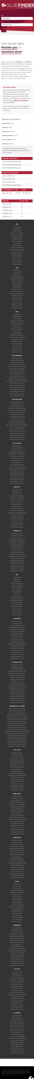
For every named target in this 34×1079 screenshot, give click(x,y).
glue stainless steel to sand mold (17, 694)
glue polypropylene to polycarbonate (17, 408)
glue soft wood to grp (17, 769)
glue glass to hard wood (17, 911)
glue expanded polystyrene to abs (17, 708)
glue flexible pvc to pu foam (17, 568)
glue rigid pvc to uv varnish (17, 527)
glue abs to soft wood (17, 251)
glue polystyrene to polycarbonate (17, 452)
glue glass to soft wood (17, 909)
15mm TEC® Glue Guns (8, 179)
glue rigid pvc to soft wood (17, 514)
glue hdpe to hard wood (17, 341)
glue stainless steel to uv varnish (17, 702)
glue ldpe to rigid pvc (17, 283)
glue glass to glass (17, 915)
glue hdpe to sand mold (17, 343)
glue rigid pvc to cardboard (17, 523)
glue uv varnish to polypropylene (17, 1023)
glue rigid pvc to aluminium (17, 508)
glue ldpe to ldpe (17, 272)
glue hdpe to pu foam (17, 349)
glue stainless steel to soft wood (17, 689)
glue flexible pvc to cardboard (17, 566)
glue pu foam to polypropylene (17, 980)
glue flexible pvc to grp (17, 550)
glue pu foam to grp (17, 988)
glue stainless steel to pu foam (17, 700)
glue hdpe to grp (17, 331)
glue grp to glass (17, 608)
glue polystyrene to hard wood (17, 473)
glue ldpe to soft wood (17, 295)
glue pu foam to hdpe (17, 975)
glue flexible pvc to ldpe (17, 535)
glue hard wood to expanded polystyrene (17, 819)
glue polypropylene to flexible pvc (17, 416)
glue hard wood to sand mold (17, 825)
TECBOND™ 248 (6, 204)
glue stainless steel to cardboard (17, 698)
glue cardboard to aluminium (17, 946)
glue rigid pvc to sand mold (17, 518)
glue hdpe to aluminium (17, 333)
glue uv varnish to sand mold (17, 1044)
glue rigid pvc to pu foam (17, 525)
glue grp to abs (17, 577)
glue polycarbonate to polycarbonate (17, 364)
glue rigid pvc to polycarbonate (17, 495)
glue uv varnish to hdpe (17, 1019)
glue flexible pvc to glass (17, 564)
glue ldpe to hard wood (17, 297)
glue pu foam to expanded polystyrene (17, 994)
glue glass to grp (17, 900)
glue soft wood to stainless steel (17, 773)
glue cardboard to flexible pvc (17, 942)
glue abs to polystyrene (17, 237)
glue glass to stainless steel (17, 904)
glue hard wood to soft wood (17, 821)
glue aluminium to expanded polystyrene (17, 644)
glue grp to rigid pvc (17, 589)
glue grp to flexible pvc (17, 591)
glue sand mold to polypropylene (17, 848)
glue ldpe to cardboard (17, 303)
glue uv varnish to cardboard (17, 1048)
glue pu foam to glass (17, 1002)
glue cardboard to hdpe (17, 932)
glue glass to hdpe (17, 888)
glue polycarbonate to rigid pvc (17, 370)
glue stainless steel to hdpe (17, 669)
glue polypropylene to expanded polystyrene (17, 425)
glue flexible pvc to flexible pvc (17, 548)
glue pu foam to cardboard (17, 1005)
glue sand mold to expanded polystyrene (17, 863)
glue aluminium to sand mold (17, 650)
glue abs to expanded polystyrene (17, 249)
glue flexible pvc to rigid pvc (17, 546)
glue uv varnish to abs (17, 1015)
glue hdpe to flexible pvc (17, 329)
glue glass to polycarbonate (17, 890)
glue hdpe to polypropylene (17, 322)
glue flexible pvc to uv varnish (17, 571)
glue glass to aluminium (17, 902)
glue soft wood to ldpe (17, 754)
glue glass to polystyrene (17, 894)
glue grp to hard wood (17, 604)
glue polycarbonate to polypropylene (17, 366)
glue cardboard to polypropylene (17, 936)
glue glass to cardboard (17, 917)
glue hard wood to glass (17, 827)
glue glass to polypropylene (17, 892)
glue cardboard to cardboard (17, 961)
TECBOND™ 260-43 (7, 210)
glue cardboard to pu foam (17, 963)
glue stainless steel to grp (17, 681)
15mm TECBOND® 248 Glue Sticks (11, 164)
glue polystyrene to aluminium (17, 464)
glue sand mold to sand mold (17, 869)
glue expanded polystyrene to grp (17, 725)
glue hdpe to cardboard (17, 347)
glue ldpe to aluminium (17, 289)
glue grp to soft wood (17, 602)
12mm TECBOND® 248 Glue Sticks (11, 161)
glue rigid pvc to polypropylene (17, 498)
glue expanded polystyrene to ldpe (17, 710)
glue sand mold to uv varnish (17, 877)
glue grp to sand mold (17, 606)
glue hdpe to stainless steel (17, 335)
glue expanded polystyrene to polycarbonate (17, 715)
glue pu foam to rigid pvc (17, 984)
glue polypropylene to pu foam (17, 437)
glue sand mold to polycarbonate (17, 846)
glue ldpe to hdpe (17, 274)
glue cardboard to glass (17, 959)
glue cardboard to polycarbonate (17, 934)
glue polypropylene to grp (17, 418)
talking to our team (20, 100)
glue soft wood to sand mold (17, 781)
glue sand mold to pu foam (17, 875)
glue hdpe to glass (17, 345)
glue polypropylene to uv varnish (17, 439)
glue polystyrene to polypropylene (17, 454)
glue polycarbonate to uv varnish (17, 395)
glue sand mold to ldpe (17, 842)
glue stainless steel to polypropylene (17, 673)
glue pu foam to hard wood (17, 998)
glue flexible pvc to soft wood (17, 558)
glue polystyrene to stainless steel (17, 466)
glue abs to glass (17, 258)
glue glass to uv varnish (17, 921)
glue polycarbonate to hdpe (17, 362)
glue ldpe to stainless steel (17, 291)
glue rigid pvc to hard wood (17, 516)
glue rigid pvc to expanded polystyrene (17, 512)
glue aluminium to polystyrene (17, 631)
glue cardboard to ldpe (17, 930)
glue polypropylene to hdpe (17, 406)
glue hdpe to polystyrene (17, 324)
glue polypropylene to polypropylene (17, 410)
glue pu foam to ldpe (17, 973)
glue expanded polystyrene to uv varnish (17, 746)
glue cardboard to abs (17, 927)
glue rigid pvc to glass (17, 520)
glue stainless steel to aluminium (17, 683)
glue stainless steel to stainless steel (17, 685)
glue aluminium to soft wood (17, 646)
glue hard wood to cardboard (17, 829)
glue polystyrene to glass (17, 477)
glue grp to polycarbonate (17, 583)
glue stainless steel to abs (17, 665)
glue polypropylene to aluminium (17, 420)
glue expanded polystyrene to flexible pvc (17, 723)
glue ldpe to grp (17, 287)
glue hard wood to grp (17, 813)
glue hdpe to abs (17, 314)
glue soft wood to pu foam (17, 788)
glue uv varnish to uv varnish (17, 1053)
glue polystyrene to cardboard (17, 479)
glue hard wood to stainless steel (17, 817)
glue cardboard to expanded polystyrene (17, 950)
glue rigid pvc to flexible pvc (17, 504)
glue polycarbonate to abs (17, 358)
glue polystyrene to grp (17, 462)
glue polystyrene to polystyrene (17, 456)
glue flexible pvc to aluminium (17, 552)
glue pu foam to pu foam (17, 1007)
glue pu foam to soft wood (17, 996)
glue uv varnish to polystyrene (17, 1026)
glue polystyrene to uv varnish (17, 483)
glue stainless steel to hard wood (17, 692)
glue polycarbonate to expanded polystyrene (17, 381)
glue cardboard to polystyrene (17, 938)
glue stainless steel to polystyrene (17, 675)
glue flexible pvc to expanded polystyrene (17, 556)
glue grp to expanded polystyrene (17, 600)
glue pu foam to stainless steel (17, 992)
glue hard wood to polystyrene (17, 806)
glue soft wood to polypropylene (17, 761)
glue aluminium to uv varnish (17, 658)
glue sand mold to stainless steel (17, 861)
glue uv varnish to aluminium (17, 1034)
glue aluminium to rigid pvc (17, 633)
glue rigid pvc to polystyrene (17, 500)
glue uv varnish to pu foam (17, 1050)
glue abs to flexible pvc (17, 241)
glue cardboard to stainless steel (17, 948)
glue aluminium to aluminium (17, 639)
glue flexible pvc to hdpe (17, 537)
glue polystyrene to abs (17, 445)
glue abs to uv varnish (17, 264)
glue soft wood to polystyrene (17, 763)
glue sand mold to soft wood (17, 865)
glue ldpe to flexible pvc (17, 285)
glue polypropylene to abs (17, 402)
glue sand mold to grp (17, 856)
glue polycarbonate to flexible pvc (17, 372)
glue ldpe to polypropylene (17, 278)
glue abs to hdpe (17, 231)
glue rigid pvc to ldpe (17, 491)
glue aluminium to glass (17, 652)
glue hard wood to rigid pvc (17, 808)
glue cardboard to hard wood (17, 955)
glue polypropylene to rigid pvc (17, 414)
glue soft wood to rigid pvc (17, 765)
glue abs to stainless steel (17, 247)
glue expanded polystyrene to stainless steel (17, 729)
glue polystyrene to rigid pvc (17, 458)
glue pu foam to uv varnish (17, 1009)
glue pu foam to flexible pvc (17, 986)
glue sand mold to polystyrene (17, 850)
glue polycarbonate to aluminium (17, 377)
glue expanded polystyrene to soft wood (17, 733)
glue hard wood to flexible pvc (17, 811)
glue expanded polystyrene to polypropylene (17, 717)
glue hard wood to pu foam (17, 831)
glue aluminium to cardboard (17, 654)
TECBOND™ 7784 (7, 213)
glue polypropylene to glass (17, 433)
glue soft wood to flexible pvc (17, 767)
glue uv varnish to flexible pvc (17, 1030)
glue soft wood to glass (17, 783)
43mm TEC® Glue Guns (8, 182)
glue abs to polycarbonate (17, 233)
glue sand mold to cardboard (17, 873)
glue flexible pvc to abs (17, 533)
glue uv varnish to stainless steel (17, 1036)
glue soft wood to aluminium (17, 771)
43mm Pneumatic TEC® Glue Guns (11, 185)
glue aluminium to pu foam (17, 656)
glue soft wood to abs (17, 752)
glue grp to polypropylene (17, 585)
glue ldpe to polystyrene (17, 281)
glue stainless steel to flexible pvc (17, 679)
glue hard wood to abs (17, 796)
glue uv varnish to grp (17, 1032)
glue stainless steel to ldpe (17, 667)
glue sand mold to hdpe (17, 844)
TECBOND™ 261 (6, 207)
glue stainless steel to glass (17, 696)
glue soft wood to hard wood (17, 779)
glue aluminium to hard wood (17, 648)
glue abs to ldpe (17, 228)
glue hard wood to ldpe (17, 798)
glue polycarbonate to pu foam (17, 393)
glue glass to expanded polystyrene (17, 907)
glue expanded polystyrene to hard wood (17, 735)
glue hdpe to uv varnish (17, 351)
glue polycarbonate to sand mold (17, 387)
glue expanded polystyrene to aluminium (17, 727)
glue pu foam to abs (17, 971)
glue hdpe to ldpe (17, 316)
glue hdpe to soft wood (17, 339)
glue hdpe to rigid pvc (17, 326)
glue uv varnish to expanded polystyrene (17, 1038)
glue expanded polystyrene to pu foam (17, 744)
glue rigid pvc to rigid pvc (17, 502)
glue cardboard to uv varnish (17, 965)
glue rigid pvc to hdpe (17, 493)
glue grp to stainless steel (17, 598)
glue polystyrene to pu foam (17, 481)
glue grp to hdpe (17, 581)
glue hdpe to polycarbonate (17, 320)
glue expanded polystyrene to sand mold (17, 738)
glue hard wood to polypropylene (17, 804)
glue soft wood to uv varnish (17, 790)
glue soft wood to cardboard (17, 786)
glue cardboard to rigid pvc (17, 940)
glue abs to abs (17, 226)
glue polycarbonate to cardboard (17, 391)
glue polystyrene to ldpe (17, 447)
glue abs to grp (17, 243)
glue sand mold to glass (17, 871)
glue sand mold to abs (17, 840)
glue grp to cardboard (17, 610)
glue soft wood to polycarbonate (17, 758)
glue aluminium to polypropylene (17, 629)
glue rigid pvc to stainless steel (17, 510)
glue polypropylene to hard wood (17, 429)
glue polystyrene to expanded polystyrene (17, 468)
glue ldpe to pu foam (17, 306)
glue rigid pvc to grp (17, 506)
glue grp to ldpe (17, 579)
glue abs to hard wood (17, 253)
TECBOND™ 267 (6, 216)
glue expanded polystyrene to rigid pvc (17, 721)
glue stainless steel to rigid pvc (17, 677)
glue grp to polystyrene (17, 587)
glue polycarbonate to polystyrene (17, 368)
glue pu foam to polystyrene (17, 982)
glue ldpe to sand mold (17, 299)
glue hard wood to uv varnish (17, 833)
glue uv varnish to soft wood (17, 1040)
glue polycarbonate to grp (17, 374)
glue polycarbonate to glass (17, 389)
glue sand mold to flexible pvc (17, 854)
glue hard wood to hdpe (17, 800)
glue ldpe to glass (17, 301)
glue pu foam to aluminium (17, 990)
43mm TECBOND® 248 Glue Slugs (11, 167)
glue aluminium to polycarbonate (17, 627)
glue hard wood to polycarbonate (17, 802)
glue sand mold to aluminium (17, 859)
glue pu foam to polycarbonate (17, 977)
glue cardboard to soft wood (17, 952)
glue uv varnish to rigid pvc (17, 1028)
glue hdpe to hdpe (17, 318)
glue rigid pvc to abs (17, 489)
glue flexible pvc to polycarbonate (17, 539)
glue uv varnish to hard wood (17, 1042)
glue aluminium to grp (17, 637)
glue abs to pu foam (17, 262)
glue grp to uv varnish (17, 614)
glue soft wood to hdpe (17, 756)
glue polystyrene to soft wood (17, 470)
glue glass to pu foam (17, 919)
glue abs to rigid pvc (17, 239)
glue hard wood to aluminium (17, 815)
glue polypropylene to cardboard (17, 435)
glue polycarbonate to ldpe (17, 360)
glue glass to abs (17, 884)
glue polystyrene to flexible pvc (17, 460)
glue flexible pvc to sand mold (17, 562)
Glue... (2, 15)
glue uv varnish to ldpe (17, 1017)
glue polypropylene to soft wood (17, 427)
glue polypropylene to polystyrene (17, 412)
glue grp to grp (17, 594)
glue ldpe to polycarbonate (17, 276)
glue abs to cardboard (17, 260)
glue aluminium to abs (17, 621)
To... (2, 21)
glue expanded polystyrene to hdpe (17, 713)
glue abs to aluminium (17, 245)
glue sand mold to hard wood (17, 867)
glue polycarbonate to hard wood (17, 385)
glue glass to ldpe (17, 886)
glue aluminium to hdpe (17, 625)
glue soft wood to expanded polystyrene (17, 775)
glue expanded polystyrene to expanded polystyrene (17, 731)
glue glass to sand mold (17, 913)
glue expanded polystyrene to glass (17, 740)
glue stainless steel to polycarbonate (17, 671)
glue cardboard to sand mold (17, 957)
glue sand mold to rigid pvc (17, 852)
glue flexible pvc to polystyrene (17, 544)
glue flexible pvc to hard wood (17, 560)
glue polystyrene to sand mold (17, 475)
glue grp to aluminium (17, 596)
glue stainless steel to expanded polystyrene (17, 687)
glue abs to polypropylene (17, 235)
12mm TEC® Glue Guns (8, 175)
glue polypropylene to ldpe (17, 404)
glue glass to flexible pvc (17, 898)
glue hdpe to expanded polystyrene (17, 337)
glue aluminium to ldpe (17, 623)
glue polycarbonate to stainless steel (17, 379)
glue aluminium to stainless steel (17, 642)
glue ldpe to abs (17, 270)
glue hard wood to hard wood (17, 823)
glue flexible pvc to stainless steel (17, 554)
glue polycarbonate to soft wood (17, 383)
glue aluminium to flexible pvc (17, 635)
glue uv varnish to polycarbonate (17, 1021)
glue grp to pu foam (17, 612)
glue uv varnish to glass (17, 1046)
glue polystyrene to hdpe (17, 450)
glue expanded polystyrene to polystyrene (17, 719)
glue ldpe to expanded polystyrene (17, 293)
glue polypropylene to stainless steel (17, 422)
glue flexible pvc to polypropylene (17, 541)
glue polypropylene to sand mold (17, 431)
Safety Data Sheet (7, 193)
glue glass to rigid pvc (17, 896)
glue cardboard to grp (17, 944)
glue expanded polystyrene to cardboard (17, 742)
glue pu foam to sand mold (17, 1000)
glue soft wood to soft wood (17, 777)
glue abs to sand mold (17, 256)
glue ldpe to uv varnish (17, 308)
